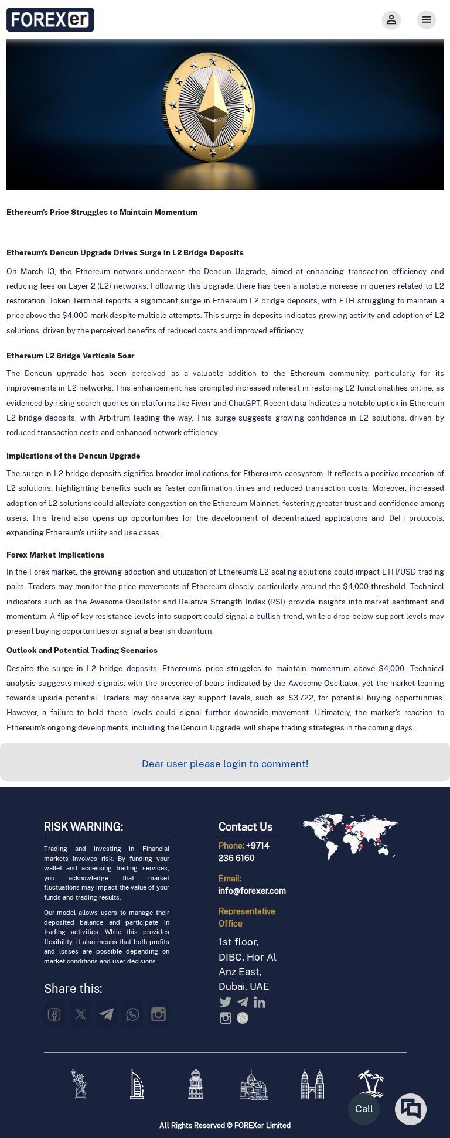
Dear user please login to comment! (225, 764)
